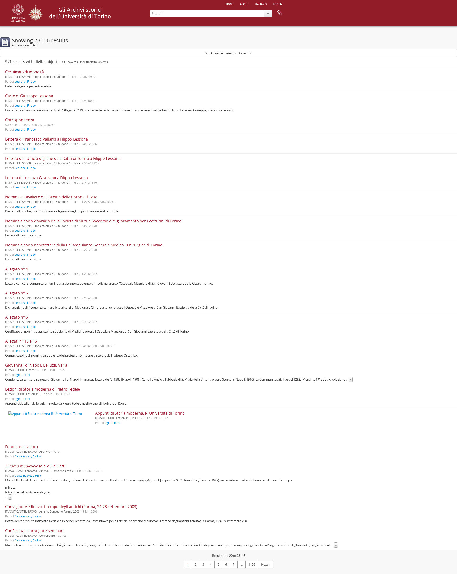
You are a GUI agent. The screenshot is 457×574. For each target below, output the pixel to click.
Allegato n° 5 (16, 293)
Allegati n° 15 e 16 (21, 341)
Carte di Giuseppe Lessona (29, 95)
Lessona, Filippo (25, 81)
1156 (251, 564)
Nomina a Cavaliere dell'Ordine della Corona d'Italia (51, 197)
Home (230, 3)
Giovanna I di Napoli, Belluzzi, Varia (36, 365)
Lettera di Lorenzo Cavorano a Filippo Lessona (46, 177)
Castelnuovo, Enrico (28, 456)
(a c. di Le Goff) (35, 466)
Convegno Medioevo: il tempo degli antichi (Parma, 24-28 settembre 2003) (71, 506)
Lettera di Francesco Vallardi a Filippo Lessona (46, 139)
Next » (265, 564)
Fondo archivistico (21, 446)
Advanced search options (228, 53)
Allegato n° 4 (16, 269)
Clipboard (280, 13)
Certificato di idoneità (24, 71)
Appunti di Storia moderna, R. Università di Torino (140, 413)
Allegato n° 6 (16, 317)
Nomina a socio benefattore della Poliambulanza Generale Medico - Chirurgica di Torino (84, 245)
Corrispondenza (19, 120)
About (244, 3)
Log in (277, 3)
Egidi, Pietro (22, 375)
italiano (261, 3)
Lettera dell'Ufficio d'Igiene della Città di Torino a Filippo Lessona (63, 158)
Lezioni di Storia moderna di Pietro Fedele (42, 389)
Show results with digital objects (86, 62)
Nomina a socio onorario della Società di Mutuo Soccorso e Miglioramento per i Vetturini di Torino (93, 221)
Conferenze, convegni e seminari (34, 530)
